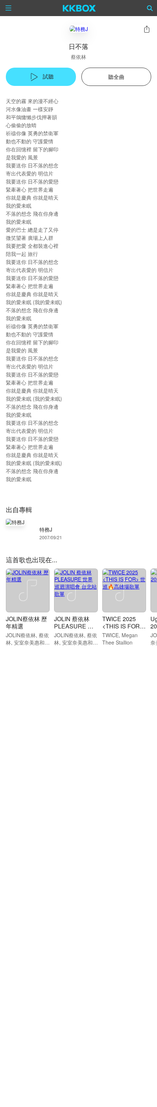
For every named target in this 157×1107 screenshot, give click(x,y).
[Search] (150, 8)
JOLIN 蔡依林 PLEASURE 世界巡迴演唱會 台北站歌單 (75, 630)
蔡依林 (78, 56)
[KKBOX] (79, 8)
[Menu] (8, 8)
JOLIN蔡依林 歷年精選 (26, 622)
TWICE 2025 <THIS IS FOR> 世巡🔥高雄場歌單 (123, 630)
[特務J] (78, 29)
